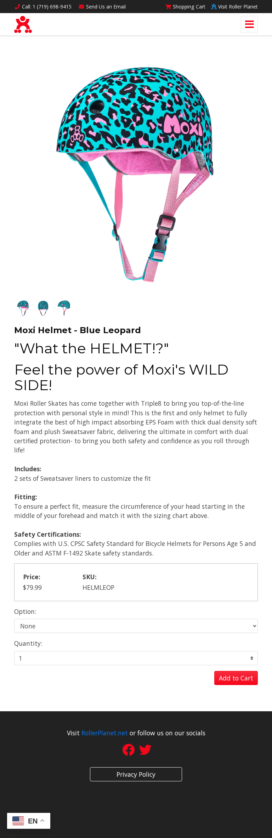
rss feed (155, 830)
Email (106, 6)
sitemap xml (126, 830)
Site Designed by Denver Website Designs (136, 809)
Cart (189, 6)
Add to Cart (236, 678)
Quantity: (28, 643)
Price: (31, 576)
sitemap (97, 830)
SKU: (90, 576)
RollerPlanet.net (104, 733)
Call (47, 6)
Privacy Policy (136, 774)
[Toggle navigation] (249, 24)
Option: (25, 611)
